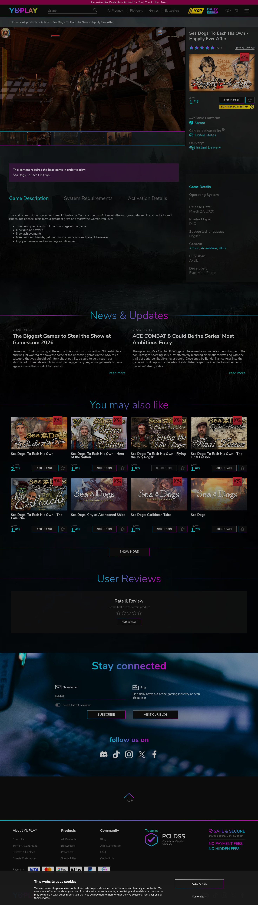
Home (14, 22)
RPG (222, 248)
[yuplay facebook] (154, 754)
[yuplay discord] (104, 754)
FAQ (103, 852)
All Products (69, 839)
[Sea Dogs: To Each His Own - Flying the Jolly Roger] (159, 433)
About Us (19, 839)
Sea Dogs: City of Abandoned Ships (98, 515)
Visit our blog (155, 715)
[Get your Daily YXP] (212, 11)
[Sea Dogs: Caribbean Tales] (159, 494)
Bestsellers (68, 845)
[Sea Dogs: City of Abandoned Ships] (99, 494)
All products (29, 22)
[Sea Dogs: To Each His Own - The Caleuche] (39, 494)
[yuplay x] (142, 754)
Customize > (199, 896)
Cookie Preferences (25, 858)
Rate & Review (244, 48)
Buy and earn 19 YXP (234, 106)
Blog (103, 839)
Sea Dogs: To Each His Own (31, 175)
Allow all (199, 884)
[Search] (95, 10)
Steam (200, 122)
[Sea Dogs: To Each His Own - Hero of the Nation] (99, 433)
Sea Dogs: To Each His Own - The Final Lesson (216, 455)
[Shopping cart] (236, 11)
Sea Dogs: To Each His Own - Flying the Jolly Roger (158, 455)
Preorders (67, 852)
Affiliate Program (110, 845)
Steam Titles (69, 858)
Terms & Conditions (80, 705)
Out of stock (164, 468)
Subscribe (106, 715)
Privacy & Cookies (24, 852)
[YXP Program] (196, 11)
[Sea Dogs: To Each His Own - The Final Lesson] (219, 433)
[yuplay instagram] (129, 754)
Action (45, 22)
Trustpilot (151, 831)
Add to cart (231, 100)
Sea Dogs (198, 515)
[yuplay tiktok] (116, 754)
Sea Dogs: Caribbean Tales (151, 515)
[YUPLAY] (23, 10)
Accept (76, 705)
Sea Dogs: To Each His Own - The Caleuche (36, 516)
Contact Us (107, 858)
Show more (129, 552)
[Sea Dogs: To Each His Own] (39, 433)
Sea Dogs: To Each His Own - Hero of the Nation (97, 455)
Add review (129, 622)
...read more (116, 373)
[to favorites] (249, 100)
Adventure (209, 248)
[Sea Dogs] (219, 494)
